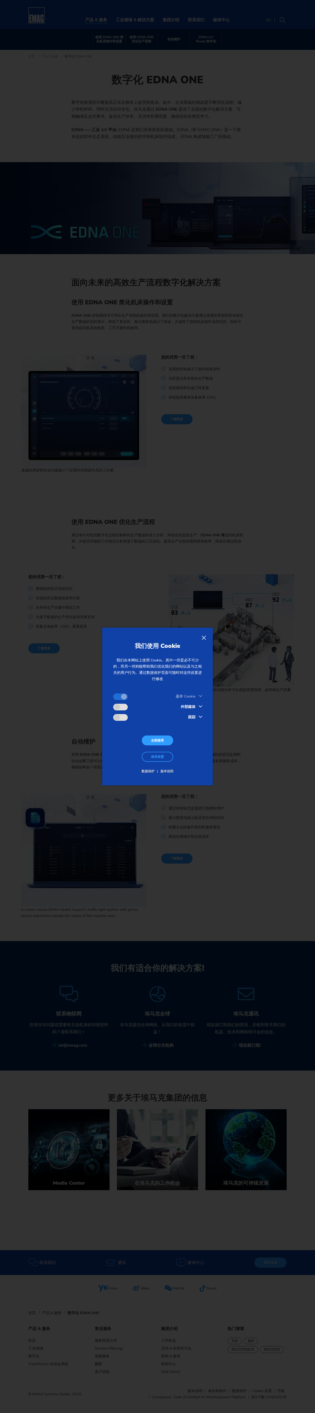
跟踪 (192, 717)
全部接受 (157, 740)
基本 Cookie (186, 696)
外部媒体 (188, 706)
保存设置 (157, 757)
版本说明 (166, 771)
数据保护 (148, 771)
